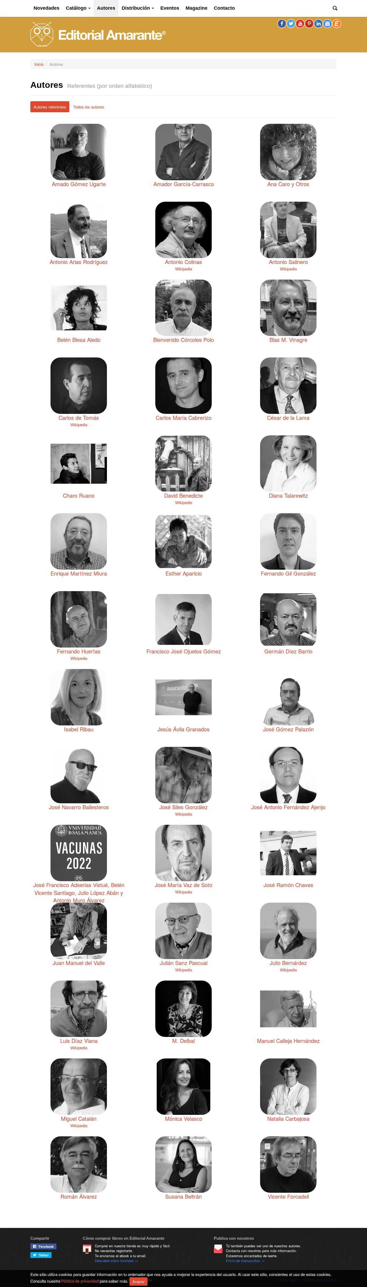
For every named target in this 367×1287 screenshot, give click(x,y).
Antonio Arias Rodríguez (79, 262)
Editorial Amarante (98, 34)
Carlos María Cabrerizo (183, 417)
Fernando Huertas (78, 651)
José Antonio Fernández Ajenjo (288, 807)
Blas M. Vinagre (288, 340)
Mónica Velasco (183, 1118)
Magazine (196, 8)
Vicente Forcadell (288, 1196)
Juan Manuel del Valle (79, 963)
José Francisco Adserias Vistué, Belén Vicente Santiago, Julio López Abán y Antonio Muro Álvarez (78, 892)
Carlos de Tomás (79, 417)
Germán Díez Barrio (288, 651)
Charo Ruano (79, 495)
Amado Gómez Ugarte (79, 184)
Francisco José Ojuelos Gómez (183, 651)
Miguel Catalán (78, 1118)
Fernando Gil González (288, 573)
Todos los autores (88, 107)
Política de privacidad (320, 1279)
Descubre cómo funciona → (116, 1260)
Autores (106, 8)
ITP (118, 1279)
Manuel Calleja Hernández (288, 1040)
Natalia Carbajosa (288, 1118)
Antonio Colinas (183, 262)
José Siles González (183, 807)
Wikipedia (183, 269)
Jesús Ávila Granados (183, 729)
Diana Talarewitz (288, 495)
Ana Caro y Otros (288, 184)
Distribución (136, 8)
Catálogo (77, 8)
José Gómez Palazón (288, 729)
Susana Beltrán (183, 1196)
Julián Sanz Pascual (183, 963)
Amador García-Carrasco (183, 184)
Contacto (224, 8)
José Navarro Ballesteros (79, 807)
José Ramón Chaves (288, 885)
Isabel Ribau (78, 729)
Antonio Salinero (288, 262)
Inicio (39, 64)
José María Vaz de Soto (183, 885)
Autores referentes (50, 107)
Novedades (46, 8)
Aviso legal (288, 1279)
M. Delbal (183, 1040)
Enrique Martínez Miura (79, 573)
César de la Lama (288, 417)
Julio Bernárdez (288, 963)
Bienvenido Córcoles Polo (183, 340)
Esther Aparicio (183, 573)
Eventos (169, 8)
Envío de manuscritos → (245, 1260)
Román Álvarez (78, 1196)
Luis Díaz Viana (79, 1040)
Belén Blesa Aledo (78, 340)
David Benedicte (183, 495)
